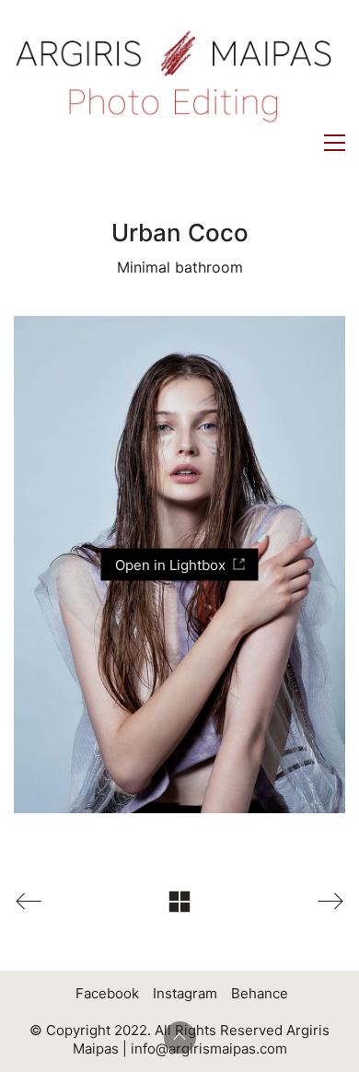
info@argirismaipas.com (209, 1048)
